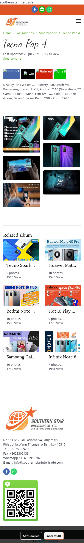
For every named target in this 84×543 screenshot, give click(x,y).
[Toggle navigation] (78, 21)
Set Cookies (31, 536)
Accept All (54, 536)
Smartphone (12, 58)
